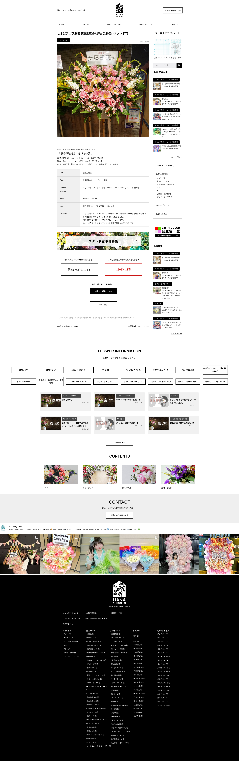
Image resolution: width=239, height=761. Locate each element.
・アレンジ (159, 191)
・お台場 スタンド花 (163, 690)
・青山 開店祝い (138, 675)
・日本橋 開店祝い (139, 697)
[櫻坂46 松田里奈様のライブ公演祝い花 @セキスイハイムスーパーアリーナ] (157, 313)
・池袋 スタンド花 (162, 641)
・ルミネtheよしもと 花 (94, 679)
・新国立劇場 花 (114, 634)
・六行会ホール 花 (115, 660)
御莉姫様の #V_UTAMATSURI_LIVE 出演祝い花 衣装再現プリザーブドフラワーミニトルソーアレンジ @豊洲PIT (172, 293)
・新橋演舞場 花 (114, 716)
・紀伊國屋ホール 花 (92, 649)
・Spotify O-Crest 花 (92, 705)
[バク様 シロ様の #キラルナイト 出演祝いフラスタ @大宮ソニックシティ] (157, 120)
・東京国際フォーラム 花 (117, 686)
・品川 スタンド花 (162, 653)
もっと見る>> (176, 157)
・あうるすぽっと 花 (116, 679)
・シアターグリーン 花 (116, 683)
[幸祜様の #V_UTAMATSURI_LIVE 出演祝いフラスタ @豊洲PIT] (157, 105)
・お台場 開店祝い (139, 701)
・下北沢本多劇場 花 (116, 724)
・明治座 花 (89, 634)
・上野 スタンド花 (162, 694)
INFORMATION (114, 25)
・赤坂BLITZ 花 (91, 638)
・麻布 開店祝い (138, 671)
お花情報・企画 (116, 613)
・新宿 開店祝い (138, 648)
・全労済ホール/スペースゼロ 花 (96, 720)
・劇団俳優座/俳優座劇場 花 (118, 705)
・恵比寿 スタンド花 (163, 656)
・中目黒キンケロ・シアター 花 (119, 731)
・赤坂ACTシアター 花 (93, 641)
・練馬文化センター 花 (116, 735)
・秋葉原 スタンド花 (163, 683)
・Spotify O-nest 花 (92, 701)
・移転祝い (135, 631)
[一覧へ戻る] (103, 307)
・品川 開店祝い (138, 663)
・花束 (157, 188)
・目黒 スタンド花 (162, 649)
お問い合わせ (162, 214)
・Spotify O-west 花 (92, 697)
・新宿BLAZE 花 (91, 668)
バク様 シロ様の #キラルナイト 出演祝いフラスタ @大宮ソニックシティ (171, 116)
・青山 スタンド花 (162, 664)
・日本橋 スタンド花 (163, 686)
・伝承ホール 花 (91, 716)
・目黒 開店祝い (138, 660)
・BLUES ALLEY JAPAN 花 (118, 645)
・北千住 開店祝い (139, 716)
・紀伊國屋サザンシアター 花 (95, 653)
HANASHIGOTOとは (165, 165)
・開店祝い (135, 641)
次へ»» (138, 326)
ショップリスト (163, 205)
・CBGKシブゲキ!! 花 (93, 683)
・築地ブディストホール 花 (118, 653)
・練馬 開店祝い (138, 708)
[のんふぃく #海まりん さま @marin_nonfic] (100, 554)
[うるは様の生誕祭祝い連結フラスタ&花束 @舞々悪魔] (157, 89)
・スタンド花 (160, 178)
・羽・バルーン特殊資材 (164, 184)
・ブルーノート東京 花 (116, 649)
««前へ (68, 326)
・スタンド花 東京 (162, 631)
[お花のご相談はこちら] (173, 13)
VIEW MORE (120, 442)
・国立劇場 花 (114, 709)
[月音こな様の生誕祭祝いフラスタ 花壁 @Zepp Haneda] (157, 152)
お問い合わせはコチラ (119, 515)
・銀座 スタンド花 (162, 679)
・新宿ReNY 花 (91, 671)
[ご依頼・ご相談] (123, 275)
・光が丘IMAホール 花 (116, 739)
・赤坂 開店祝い (138, 656)
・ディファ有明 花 (92, 664)
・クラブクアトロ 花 (92, 723)
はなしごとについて (70, 613)
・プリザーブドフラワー (164, 197)
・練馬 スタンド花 (162, 698)
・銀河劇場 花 (114, 656)
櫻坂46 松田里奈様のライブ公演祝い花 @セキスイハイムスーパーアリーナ (172, 310)
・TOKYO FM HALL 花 (116, 638)
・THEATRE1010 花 (116, 698)
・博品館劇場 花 (114, 664)
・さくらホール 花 (92, 712)
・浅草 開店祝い (138, 712)
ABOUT (86, 25)
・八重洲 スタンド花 (163, 668)
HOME (61, 25)
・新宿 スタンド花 (162, 638)
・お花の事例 (66, 631)
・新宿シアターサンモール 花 (95, 675)
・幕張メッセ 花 (91, 731)
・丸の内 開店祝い (139, 682)
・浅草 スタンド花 (162, 701)
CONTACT (175, 25)
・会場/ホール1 (90, 631)
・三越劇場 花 (114, 713)
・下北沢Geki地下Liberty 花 (118, 728)
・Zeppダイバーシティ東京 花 (96, 660)
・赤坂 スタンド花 (162, 645)
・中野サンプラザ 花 (116, 720)
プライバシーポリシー (71, 618)
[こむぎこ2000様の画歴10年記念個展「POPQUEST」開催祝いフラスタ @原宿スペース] (157, 135)
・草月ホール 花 (114, 694)
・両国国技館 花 (91, 738)
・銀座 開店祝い (138, 690)
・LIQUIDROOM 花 (115, 641)
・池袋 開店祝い (138, 652)
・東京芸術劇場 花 (115, 675)
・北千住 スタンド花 (163, 705)
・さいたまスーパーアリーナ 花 (96, 746)
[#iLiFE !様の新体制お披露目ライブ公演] (139, 554)
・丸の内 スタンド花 (163, 671)
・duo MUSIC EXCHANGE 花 (96, 708)
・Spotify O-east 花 (92, 693)
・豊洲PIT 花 (113, 701)
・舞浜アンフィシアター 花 (95, 735)
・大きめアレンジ (162, 181)
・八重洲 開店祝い (139, 678)
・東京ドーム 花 (91, 742)
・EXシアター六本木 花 (117, 671)
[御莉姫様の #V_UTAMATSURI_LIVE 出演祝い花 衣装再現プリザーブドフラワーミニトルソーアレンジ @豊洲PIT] (157, 294)
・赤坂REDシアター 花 (93, 645)
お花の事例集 (162, 174)
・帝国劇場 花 (114, 690)
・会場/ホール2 (114, 631)
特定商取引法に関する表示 (96, 618)
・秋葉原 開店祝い (139, 693)
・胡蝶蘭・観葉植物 (163, 194)
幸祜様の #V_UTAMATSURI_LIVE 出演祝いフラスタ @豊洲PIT (171, 101)
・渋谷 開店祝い (138, 645)
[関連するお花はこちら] (79, 275)
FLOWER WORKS (144, 25)
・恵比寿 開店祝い (139, 667)
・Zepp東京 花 (90, 656)
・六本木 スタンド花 (163, 675)
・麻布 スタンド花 (162, 660)
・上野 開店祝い (138, 705)
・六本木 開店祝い (139, 686)
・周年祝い (135, 636)
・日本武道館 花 (91, 727)
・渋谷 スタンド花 (162, 634)
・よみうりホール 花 (116, 668)
